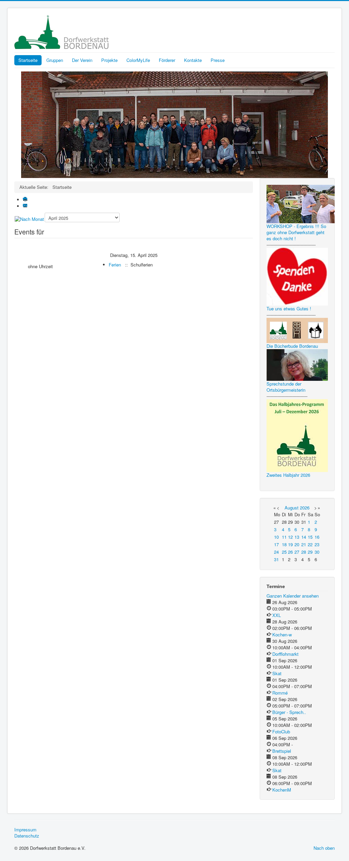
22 (310, 544)
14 (303, 537)
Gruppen (54, 60)
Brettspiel (281, 751)
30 (317, 552)
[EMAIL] (26, 206)
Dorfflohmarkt (285, 654)
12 (290, 537)
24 (276, 552)
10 (276, 537)
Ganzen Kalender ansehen (293, 595)
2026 (304, 507)
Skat (277, 673)
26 (290, 552)
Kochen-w (282, 634)
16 (317, 537)
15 (310, 537)
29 (310, 552)
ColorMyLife (138, 60)
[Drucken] (26, 199)
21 (303, 544)
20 (296, 544)
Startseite (27, 60)
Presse (218, 60)
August (292, 507)
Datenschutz (26, 836)
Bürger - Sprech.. (289, 712)
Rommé (280, 692)
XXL (276, 615)
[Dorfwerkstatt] (174, 124)
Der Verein (82, 60)
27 (296, 552)
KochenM (281, 789)
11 (284, 537)
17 (276, 544)
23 (317, 544)
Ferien (115, 264)
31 (276, 559)
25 (284, 552)
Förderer (167, 60)
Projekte (109, 60)
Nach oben (324, 848)
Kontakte (193, 60)
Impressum (25, 830)
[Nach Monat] (29, 218)
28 (303, 552)
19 (290, 544)
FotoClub (281, 731)
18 (284, 544)
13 (296, 537)
